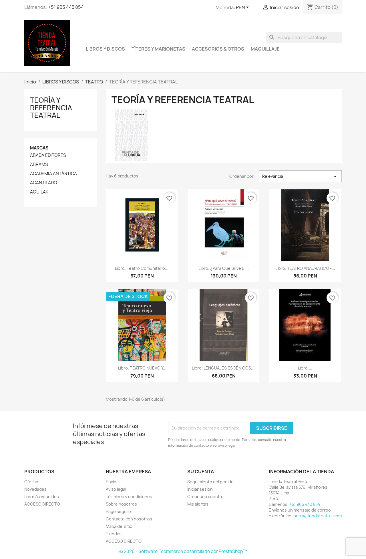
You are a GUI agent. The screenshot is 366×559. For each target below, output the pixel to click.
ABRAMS (39, 164)
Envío (111, 481)
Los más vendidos (41, 496)
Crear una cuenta (204, 496)
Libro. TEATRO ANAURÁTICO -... (305, 268)
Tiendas (114, 533)
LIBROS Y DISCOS (105, 49)
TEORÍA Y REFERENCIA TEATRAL (51, 107)
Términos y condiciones (129, 496)
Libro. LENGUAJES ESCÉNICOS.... (224, 368)
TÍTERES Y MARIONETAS (158, 49)
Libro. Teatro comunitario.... (142, 268)
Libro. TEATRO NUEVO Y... (142, 368)
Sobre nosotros (121, 504)
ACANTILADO (43, 183)
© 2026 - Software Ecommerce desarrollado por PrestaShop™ (183, 551)
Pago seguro (118, 511)
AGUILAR (39, 192)
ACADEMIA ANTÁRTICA (53, 174)
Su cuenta (200, 471)
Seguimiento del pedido (210, 481)
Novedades (35, 489)
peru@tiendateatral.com (317, 515)
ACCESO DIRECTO (42, 504)
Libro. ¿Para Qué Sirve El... (223, 268)
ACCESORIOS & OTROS (218, 49)
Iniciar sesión (200, 489)
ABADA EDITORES (48, 155)
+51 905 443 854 (66, 7)
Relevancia (300, 176)
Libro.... (305, 368)
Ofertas (31, 481)
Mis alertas (197, 504)
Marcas (39, 148)
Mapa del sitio (119, 526)
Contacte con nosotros (129, 519)
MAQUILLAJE (265, 49)
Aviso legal (116, 489)
